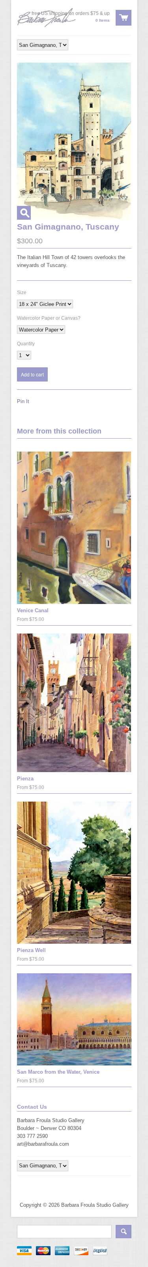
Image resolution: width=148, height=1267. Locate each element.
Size (21, 292)
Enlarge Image (24, 213)
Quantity (26, 343)
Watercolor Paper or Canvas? (49, 318)
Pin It (23, 401)
